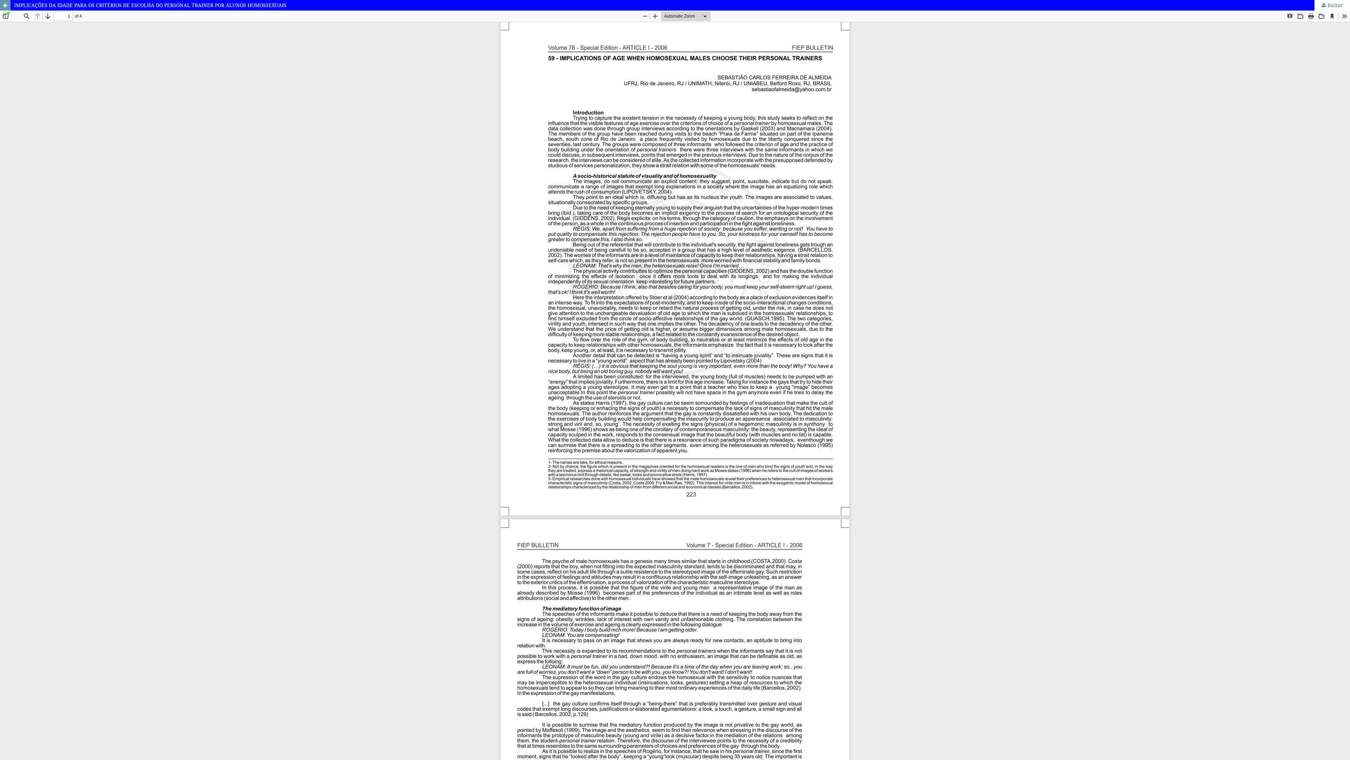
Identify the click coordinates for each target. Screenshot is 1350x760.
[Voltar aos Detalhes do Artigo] (5, 5)
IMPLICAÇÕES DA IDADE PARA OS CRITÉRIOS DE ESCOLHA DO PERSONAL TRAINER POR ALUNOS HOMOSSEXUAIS (150, 5)
